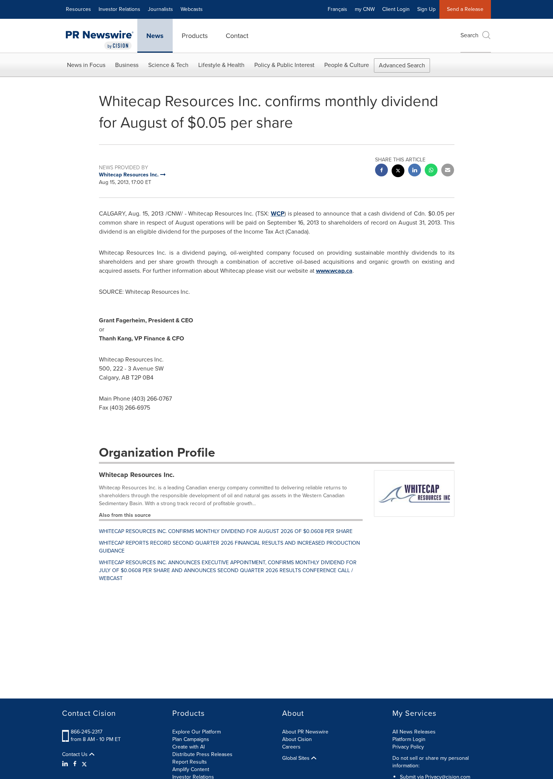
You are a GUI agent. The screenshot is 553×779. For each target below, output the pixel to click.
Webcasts (192, 9)
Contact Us (75, 754)
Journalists (160, 9)
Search (469, 35)
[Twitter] (84, 764)
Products (195, 36)
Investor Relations (119, 9)
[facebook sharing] (381, 171)
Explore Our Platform (196, 732)
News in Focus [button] (86, 65)
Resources (78, 9)
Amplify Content (190, 769)
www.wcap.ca (334, 270)
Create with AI (188, 747)
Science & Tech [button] (168, 65)
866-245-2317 (86, 732)
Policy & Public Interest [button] (284, 65)
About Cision (297, 739)
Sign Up (426, 9)
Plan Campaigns (190, 739)
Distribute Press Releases (202, 754)
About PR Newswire (305, 732)
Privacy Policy (408, 747)
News (155, 36)
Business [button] (126, 65)
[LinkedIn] (66, 764)
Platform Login (408, 739)
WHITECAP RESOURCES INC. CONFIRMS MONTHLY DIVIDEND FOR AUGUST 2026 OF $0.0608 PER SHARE (225, 531)
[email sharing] (447, 171)
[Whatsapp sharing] (431, 171)
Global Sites (296, 758)
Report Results (189, 762)
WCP (277, 213)
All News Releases (414, 732)
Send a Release (465, 9)
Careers (291, 747)
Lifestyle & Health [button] (221, 65)
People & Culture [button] (346, 65)
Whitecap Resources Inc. (137, 475)
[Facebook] (74, 764)
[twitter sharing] (398, 171)
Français (337, 9)
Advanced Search (402, 65)
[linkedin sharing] (414, 171)
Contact (237, 36)
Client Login (396, 9)
